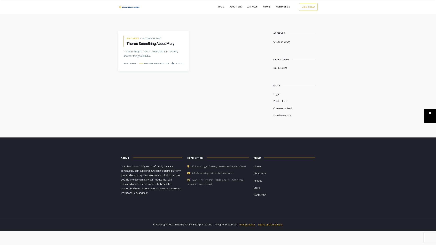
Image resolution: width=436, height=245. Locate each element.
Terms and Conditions (270, 224)
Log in (276, 94)
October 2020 (281, 41)
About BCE (236, 7)
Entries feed (280, 101)
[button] (430, 116)
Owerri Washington (156, 63)
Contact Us (283, 7)
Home (220, 7)
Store (266, 7)
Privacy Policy (247, 224)
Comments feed (282, 108)
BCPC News (133, 38)
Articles (252, 7)
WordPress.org (282, 115)
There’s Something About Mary (150, 44)
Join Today (308, 7)
